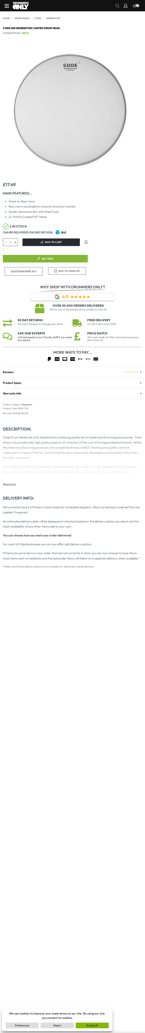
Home (6, 18)
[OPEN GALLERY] (72, 111)
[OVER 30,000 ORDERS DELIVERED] (39, 308)
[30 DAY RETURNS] (7, 323)
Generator (53, 18)
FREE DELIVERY (98, 320)
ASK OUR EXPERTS (31, 333)
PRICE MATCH (97, 333)
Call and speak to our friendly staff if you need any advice (45, 339)
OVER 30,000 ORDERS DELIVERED (78, 305)
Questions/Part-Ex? (24, 271)
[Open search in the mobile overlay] (117, 5)
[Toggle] (9, 484)
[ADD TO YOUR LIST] (86, 242)
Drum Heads (22, 18)
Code (38, 18)
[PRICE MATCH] (77, 336)
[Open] (6, 6)
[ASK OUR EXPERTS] (7, 336)
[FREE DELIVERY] (77, 323)
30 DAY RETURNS (30, 320)
